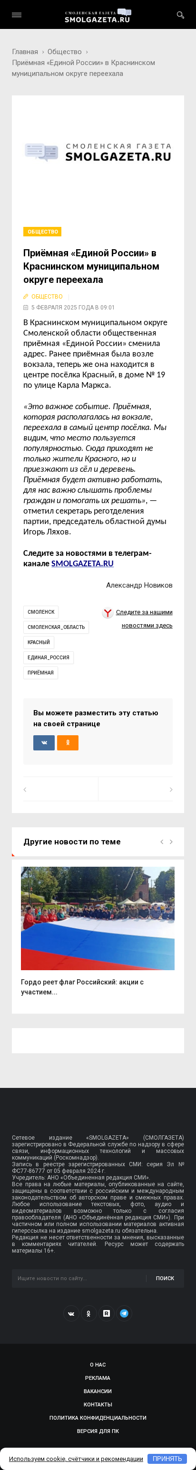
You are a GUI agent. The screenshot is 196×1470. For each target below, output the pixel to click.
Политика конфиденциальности (98, 1418)
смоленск (41, 612)
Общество (65, 51)
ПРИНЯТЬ (167, 1458)
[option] (98, 936)
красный (39, 642)
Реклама (97, 1378)
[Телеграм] (124, 1313)
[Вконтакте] (71, 1313)
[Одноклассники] (89, 1313)
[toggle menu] (16, 14)
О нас (98, 1365)
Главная (25, 51)
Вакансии (98, 1391)
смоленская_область (56, 627)
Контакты (98, 1405)
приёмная (41, 672)
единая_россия (48, 657)
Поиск (165, 1278)
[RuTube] (106, 1313)
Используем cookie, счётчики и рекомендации (76, 1458)
